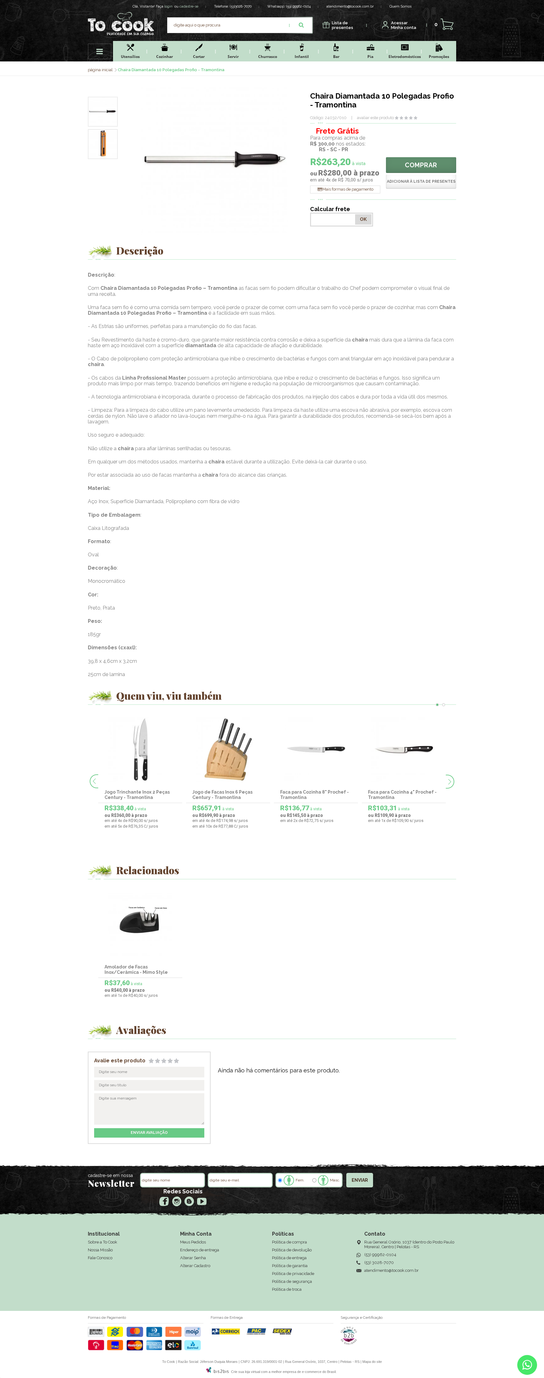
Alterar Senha (193, 1257)
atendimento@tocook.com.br (350, 6)
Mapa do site (372, 1362)
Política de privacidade (293, 1273)
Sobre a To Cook (102, 1242)
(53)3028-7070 (241, 6)
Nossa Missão (100, 1250)
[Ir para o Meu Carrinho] (447, 24)
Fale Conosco (100, 1257)
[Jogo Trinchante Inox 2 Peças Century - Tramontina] (140, 749)
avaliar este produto (375, 117)
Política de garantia (290, 1265)
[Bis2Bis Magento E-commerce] (217, 1372)
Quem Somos (400, 6)
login (168, 6)
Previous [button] (94, 781)
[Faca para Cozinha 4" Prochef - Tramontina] (404, 749)
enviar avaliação (149, 1132)
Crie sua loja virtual (245, 1372)
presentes (342, 25)
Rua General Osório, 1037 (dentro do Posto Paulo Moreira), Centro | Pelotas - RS (409, 1244)
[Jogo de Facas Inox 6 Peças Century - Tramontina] (228, 749)
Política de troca (287, 1289)
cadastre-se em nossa (110, 1175)
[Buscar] (301, 25)
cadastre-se (188, 6)
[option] (103, 111)
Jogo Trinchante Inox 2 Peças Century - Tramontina (137, 794)
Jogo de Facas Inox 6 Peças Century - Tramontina (222, 794)
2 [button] (443, 704)
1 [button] (437, 704)
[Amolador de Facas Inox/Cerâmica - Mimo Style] (140, 924)
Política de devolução (292, 1250)
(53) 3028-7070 (379, 1262)
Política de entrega (289, 1257)
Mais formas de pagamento (347, 189)
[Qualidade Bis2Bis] (349, 1343)
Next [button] (450, 782)
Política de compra (289, 1242)
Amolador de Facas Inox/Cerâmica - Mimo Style (136, 969)
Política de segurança (292, 1281)
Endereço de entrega (199, 1250)
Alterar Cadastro (195, 1265)
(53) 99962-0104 (298, 6)
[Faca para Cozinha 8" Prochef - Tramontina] (316, 749)
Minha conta (403, 25)
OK (363, 219)
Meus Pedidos (193, 1242)
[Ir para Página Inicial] (101, 69)
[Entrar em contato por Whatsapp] (527, 1366)
